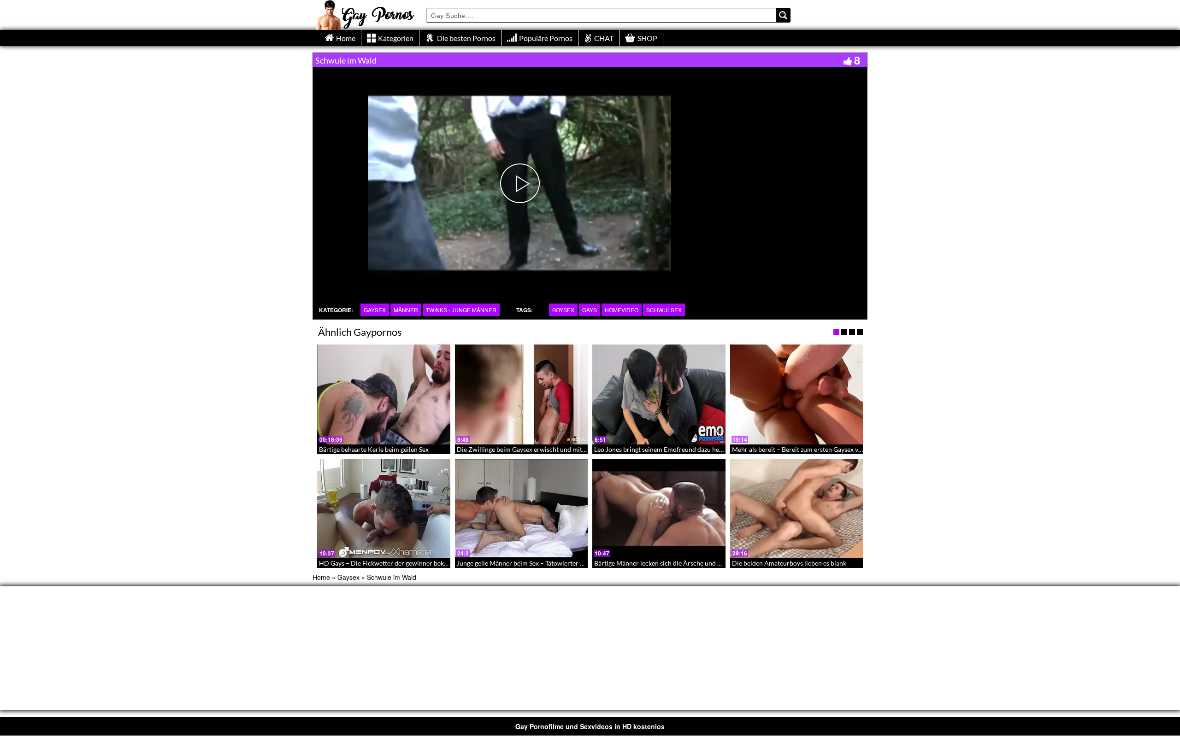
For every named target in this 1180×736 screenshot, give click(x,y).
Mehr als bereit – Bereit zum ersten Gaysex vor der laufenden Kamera (831, 449)
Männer (406, 310)
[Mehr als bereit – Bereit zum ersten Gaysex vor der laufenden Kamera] (796, 394)
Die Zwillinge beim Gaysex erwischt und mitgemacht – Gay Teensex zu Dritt (564, 449)
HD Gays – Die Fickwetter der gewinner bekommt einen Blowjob (411, 563)
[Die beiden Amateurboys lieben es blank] (796, 508)
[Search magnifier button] (783, 15)
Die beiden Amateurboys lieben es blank (789, 563)
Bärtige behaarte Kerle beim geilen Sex (374, 449)
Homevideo (621, 310)
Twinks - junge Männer (461, 310)
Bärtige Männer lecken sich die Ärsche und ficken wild (671, 563)
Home (321, 577)
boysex (563, 310)
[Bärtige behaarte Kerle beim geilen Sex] (383, 394)
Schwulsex (664, 310)
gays (589, 310)
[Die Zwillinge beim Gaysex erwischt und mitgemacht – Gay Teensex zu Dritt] (521, 394)
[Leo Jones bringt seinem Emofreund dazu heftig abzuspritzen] (659, 394)
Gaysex (375, 310)
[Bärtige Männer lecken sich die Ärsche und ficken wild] (659, 508)
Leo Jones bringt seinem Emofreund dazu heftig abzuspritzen (680, 449)
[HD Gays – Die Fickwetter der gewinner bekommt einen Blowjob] (383, 508)
